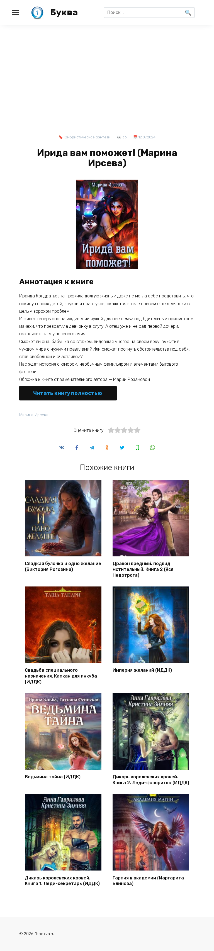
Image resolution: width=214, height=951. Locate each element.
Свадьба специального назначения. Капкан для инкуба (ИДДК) (61, 676)
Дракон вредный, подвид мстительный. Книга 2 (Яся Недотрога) (143, 569)
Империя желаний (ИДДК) (142, 670)
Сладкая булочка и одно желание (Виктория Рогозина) (63, 566)
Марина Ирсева (33, 415)
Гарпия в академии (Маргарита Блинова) (148, 880)
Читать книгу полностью (67, 393)
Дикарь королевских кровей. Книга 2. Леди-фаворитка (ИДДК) (151, 779)
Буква (64, 12)
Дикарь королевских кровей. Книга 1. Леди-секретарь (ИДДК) (62, 880)
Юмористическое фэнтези (87, 137)
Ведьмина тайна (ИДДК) (53, 776)
